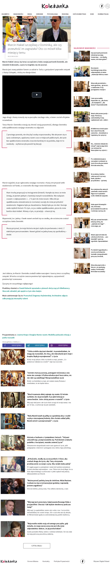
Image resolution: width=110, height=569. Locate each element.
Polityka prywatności (62, 561)
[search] (107, 6)
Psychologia (52, 14)
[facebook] (102, 6)
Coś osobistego (79, 14)
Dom (92, 14)
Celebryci (5, 14)
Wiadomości (18, 14)
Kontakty (46, 561)
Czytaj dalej (36, 546)
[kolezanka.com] (55, 5)
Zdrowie (39, 14)
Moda (30, 14)
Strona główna (32, 561)
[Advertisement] (91, 31)
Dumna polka (103, 14)
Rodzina (65, 14)
